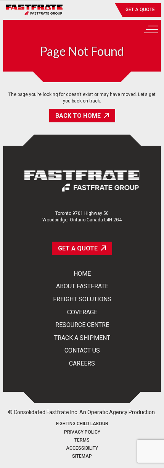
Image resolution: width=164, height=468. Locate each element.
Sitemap (82, 456)
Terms (82, 440)
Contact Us (82, 350)
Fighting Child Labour (82, 423)
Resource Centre (82, 325)
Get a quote (140, 9)
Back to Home (78, 115)
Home (82, 273)
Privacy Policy (82, 432)
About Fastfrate (82, 286)
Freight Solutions (82, 299)
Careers (82, 363)
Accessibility (82, 448)
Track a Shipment (82, 338)
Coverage (82, 312)
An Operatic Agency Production (117, 412)
